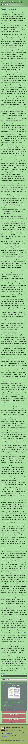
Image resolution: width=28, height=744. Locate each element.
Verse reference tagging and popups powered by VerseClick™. (14, 740)
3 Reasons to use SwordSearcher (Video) (10, 709)
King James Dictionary (14, 722)
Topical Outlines (14, 712)
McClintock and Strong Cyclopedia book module (13, 735)
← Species (3, 673)
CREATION (10, 402)
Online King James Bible (14, 719)
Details (4, 707)
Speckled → (24, 673)
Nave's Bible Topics (14, 714)
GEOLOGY (23, 632)
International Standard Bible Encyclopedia (14, 717)
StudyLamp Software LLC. (9, 733)
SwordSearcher (4, 736)
